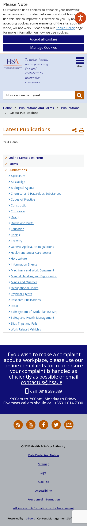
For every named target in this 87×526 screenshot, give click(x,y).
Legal (43, 473)
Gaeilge (43, 482)
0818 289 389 (50, 391)
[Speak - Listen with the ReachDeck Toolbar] (80, 18)
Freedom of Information (43, 499)
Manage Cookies (43, 47)
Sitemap (43, 464)
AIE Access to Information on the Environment (43, 508)
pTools (30, 518)
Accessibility (43, 490)
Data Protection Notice (43, 455)
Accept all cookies (43, 39)
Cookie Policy (65, 28)
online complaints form (31, 365)
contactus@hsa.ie (41, 382)
